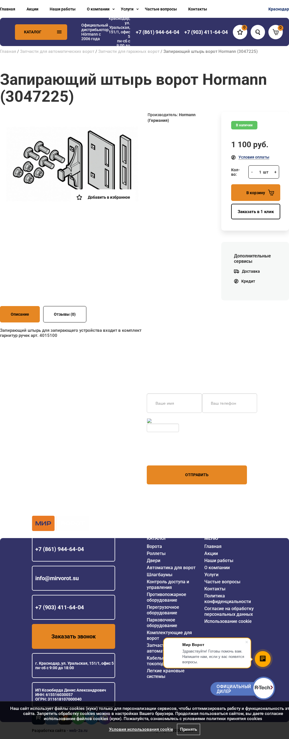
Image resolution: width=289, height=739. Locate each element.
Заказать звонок (73, 636)
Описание (20, 314)
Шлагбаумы (159, 574)
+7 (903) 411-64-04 (59, 607)
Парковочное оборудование (162, 622)
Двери (153, 560)
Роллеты (156, 553)
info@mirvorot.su (57, 578)
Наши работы (63, 9)
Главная (7, 9)
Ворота (154, 546)
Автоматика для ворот (171, 567)
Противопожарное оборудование (166, 597)
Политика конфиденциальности (227, 598)
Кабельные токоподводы (161, 660)
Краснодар (278, 9)
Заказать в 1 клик (256, 211)
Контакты (197, 9)
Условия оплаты (253, 157)
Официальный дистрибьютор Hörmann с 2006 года (95, 32)
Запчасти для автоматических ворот (57, 51)
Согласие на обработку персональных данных (229, 611)
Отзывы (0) (65, 314)
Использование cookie (228, 621)
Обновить (162, 420)
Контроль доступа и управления (168, 584)
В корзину (255, 192)
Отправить (197, 475)
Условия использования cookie (141, 729)
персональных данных (168, 454)
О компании (98, 9)
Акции (32, 9)
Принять (188, 729)
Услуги (127, 9)
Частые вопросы (161, 9)
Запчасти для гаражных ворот (128, 51)
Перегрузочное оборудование (163, 610)
